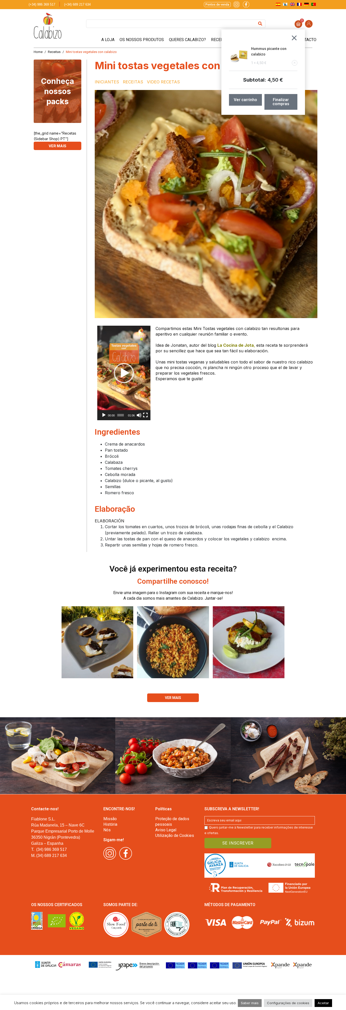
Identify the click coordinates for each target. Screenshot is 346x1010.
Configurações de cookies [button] (288, 1003)
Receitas (220, 39)
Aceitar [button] (323, 1003)
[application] (123, 373)
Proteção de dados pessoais (172, 821)
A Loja (107, 39)
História (110, 824)
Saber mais (250, 1003)
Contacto (306, 39)
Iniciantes (107, 81)
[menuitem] (278, 4)
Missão (110, 818)
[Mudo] (139, 415)
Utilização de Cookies (174, 835)
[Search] (260, 24)
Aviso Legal (165, 830)
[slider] (120, 415)
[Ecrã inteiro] (145, 415)
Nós (107, 830)
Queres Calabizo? (187, 39)
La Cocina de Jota (235, 345)
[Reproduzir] (103, 415)
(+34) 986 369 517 (42, 4)
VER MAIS (57, 146)
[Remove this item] (294, 62)
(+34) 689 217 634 (77, 4)
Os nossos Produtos (142, 39)
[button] (124, 373)
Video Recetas (163, 81)
